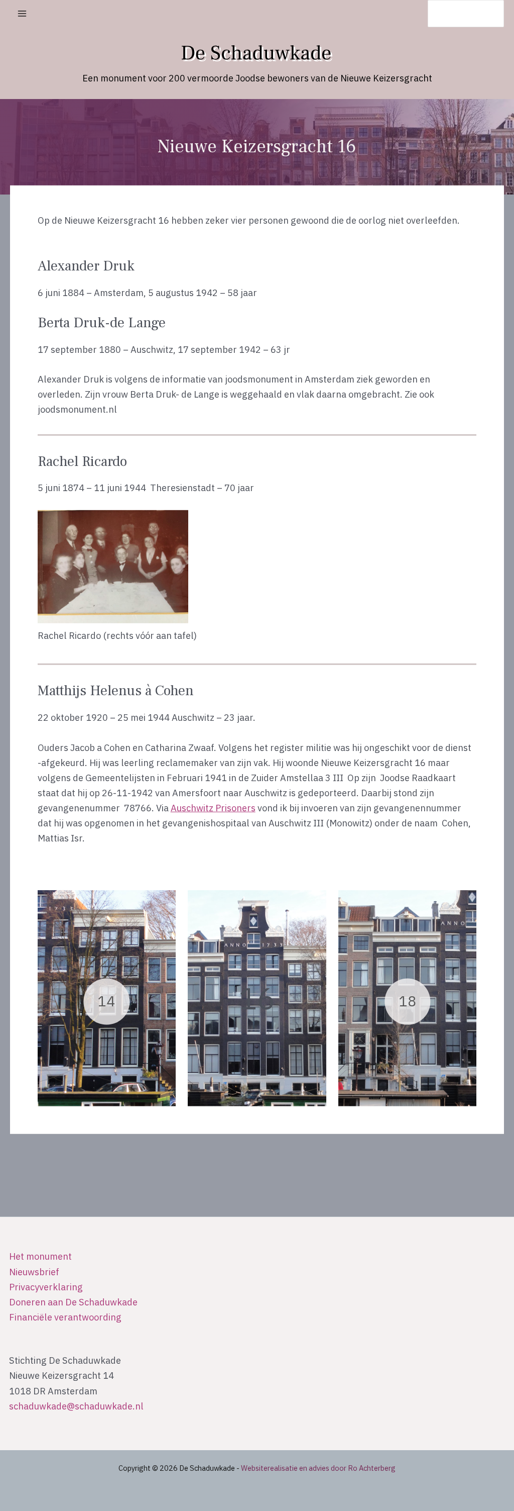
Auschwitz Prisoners (213, 808)
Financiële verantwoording (65, 1317)
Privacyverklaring (46, 1287)
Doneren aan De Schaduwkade (73, 1302)
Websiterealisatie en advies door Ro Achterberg (318, 1468)
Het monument (40, 1256)
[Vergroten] (463, 523)
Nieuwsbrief (34, 1272)
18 (407, 1001)
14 (106, 1001)
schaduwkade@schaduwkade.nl (76, 1406)
